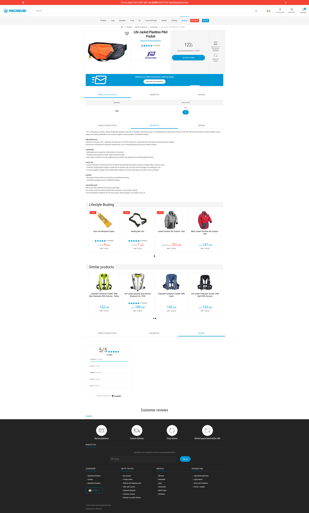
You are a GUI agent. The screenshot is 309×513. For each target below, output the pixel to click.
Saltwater (122, 20)
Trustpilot (89, 416)
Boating (184, 20)
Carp (112, 20)
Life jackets (154, 27)
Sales (160, 483)
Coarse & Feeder (151, 20)
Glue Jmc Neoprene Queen (104, 231)
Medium (96, 372)
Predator (103, 20)
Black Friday (162, 490)
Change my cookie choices (132, 497)
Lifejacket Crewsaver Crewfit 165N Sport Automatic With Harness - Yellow (104, 295)
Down (95, 379)
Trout (132, 20)
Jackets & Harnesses (140, 27)
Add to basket (189, 58)
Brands (205, 20)
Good (95, 366)
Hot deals (194, 20)
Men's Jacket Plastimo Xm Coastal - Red (205, 232)
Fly (139, 20)
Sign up (185, 459)
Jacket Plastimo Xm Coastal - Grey (171, 231)
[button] (23, 2)
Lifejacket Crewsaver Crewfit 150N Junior (171, 295)
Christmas (161, 494)
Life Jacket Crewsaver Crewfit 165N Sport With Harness (205, 295)
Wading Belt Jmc (137, 231)
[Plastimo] (150, 55)
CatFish (164, 20)
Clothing (174, 20)
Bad (94, 386)
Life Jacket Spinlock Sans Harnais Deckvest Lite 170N (137, 295)
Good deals (162, 487)
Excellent (96, 359)
